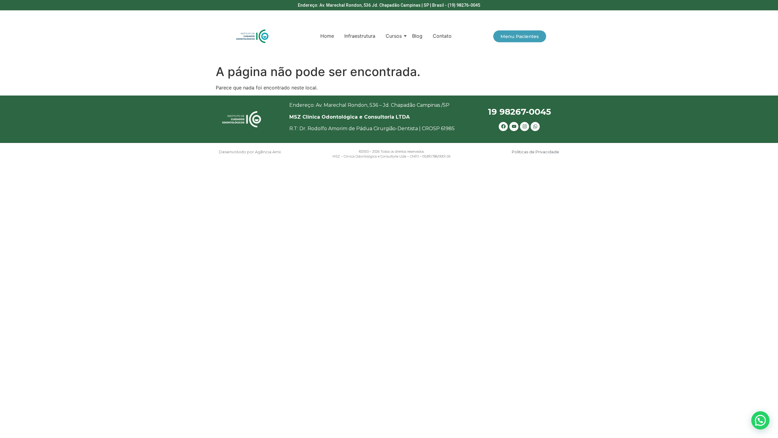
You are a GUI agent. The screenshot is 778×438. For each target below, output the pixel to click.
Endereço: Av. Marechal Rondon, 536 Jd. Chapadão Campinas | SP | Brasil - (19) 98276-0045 (389, 5)
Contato (442, 36)
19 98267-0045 (519, 111)
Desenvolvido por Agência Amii (250, 151)
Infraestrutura (359, 36)
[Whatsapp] (535, 126)
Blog (417, 36)
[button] (760, 420)
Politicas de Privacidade (535, 151)
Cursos (394, 36)
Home (327, 36)
